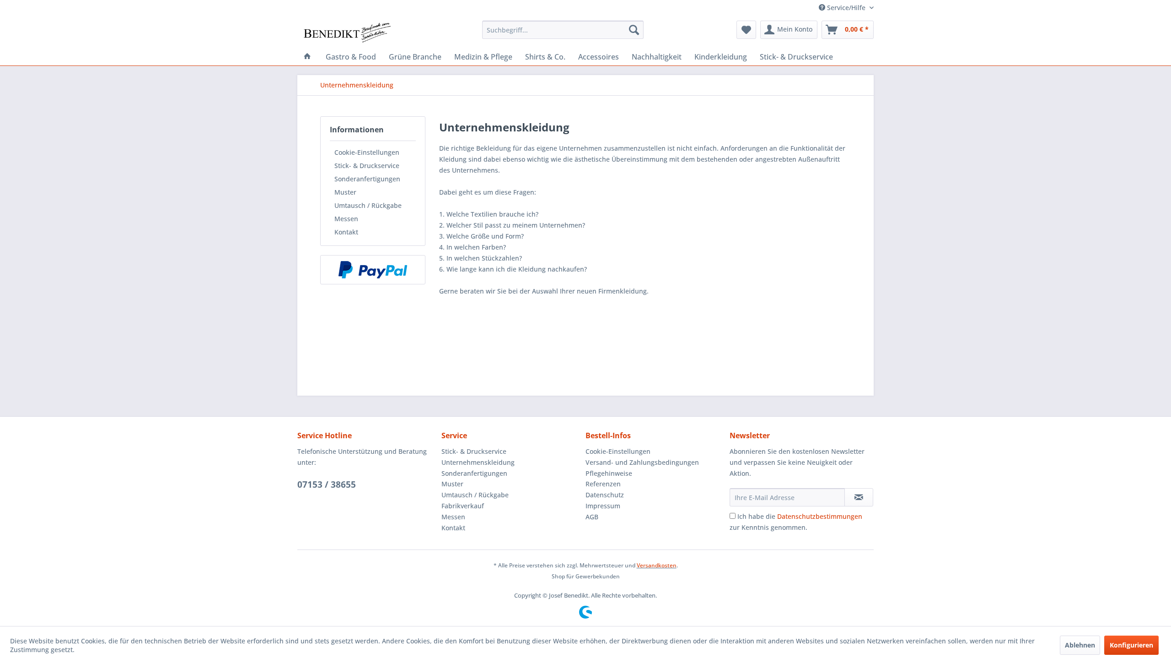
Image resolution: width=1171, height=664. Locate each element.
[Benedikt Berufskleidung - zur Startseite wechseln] (346, 32)
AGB (592, 516)
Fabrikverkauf (462, 505)
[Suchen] (634, 30)
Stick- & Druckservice (366, 165)
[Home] (307, 56)
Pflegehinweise (609, 473)
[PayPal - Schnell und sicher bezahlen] (372, 269)
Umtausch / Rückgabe (368, 205)
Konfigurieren (1131, 645)
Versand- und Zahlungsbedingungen (642, 462)
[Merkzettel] (746, 30)
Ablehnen (1080, 645)
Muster (345, 192)
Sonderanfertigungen (367, 178)
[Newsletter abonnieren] (858, 497)
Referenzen (603, 483)
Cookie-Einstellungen (366, 152)
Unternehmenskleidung (478, 462)
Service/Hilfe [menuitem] (846, 7)
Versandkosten (657, 565)
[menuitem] (563, 30)
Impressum (603, 505)
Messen (346, 218)
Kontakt (346, 232)
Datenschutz (605, 494)
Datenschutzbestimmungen (819, 516)
